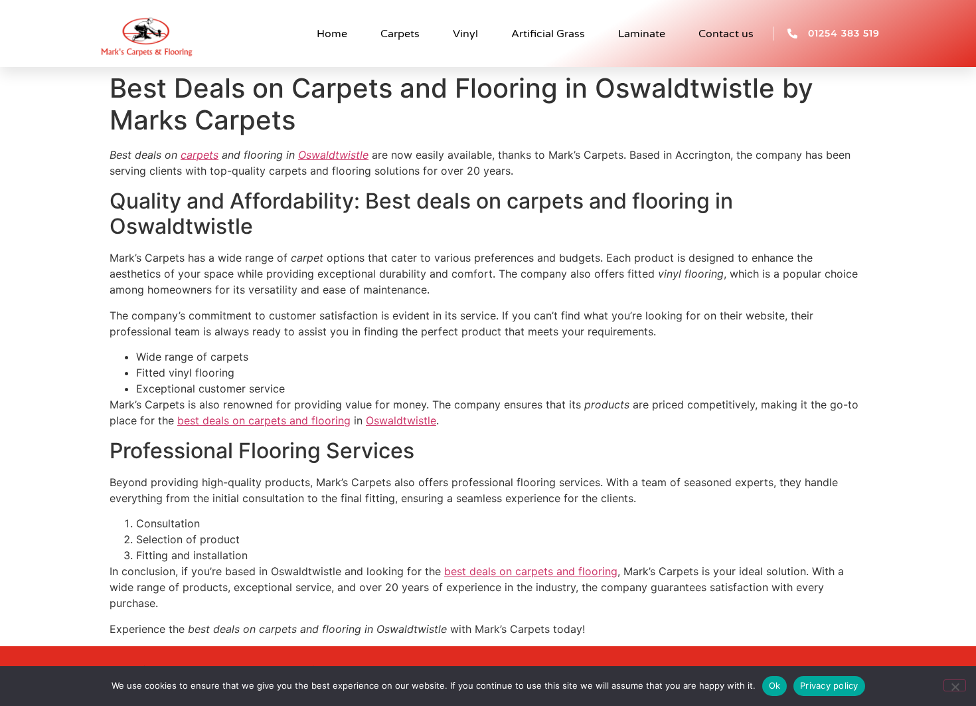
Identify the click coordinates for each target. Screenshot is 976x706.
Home (332, 34)
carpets (199, 154)
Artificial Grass (548, 34)
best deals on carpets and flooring (264, 420)
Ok (775, 685)
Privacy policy (829, 685)
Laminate (641, 34)
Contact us (726, 34)
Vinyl (465, 34)
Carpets (400, 34)
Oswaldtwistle (333, 154)
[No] (954, 685)
